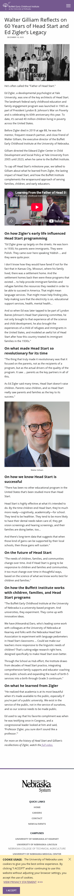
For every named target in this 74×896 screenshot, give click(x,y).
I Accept (11, 890)
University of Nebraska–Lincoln (37, 844)
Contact (37, 818)
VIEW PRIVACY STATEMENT (19, 882)
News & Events (37, 823)
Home (37, 807)
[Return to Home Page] (21, 5)
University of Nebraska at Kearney (37, 838)
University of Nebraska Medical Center (37, 854)
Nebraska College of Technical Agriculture (37, 848)
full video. (47, 745)
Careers (37, 812)
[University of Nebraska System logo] (37, 788)
